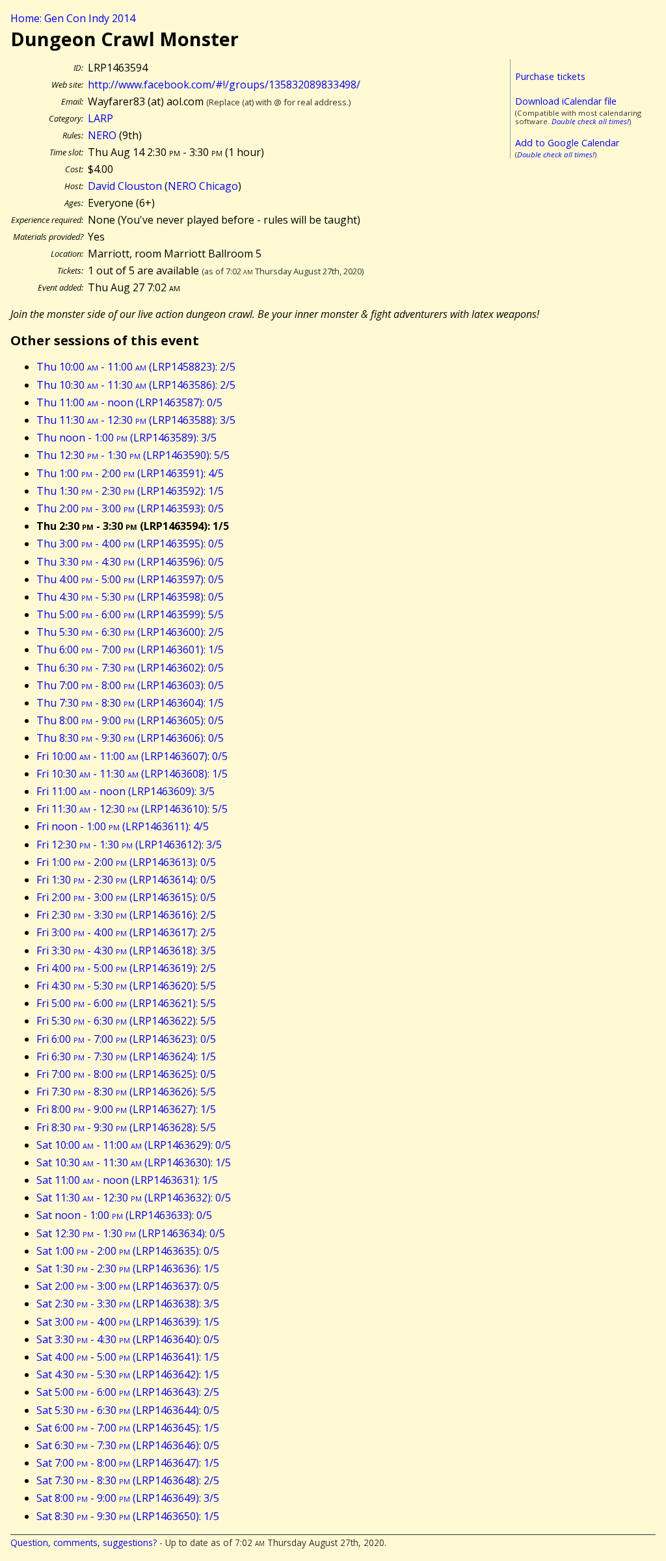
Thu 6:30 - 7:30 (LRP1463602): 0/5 (130, 668)
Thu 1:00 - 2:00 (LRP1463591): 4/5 (130, 473)
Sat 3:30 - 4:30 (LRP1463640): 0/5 (127, 1339)
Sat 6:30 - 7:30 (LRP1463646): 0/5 (127, 1445)
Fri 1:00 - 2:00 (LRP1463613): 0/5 (126, 862)
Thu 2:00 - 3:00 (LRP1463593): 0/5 (130, 508)
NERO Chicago (203, 186)
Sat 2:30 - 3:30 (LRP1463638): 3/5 (127, 1303)
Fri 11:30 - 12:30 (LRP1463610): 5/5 (132, 809)
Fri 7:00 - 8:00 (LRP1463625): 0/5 (126, 1074)
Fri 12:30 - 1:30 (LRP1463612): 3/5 (129, 844)
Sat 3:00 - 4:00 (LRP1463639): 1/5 (127, 1322)
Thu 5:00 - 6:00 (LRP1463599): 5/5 (130, 614)
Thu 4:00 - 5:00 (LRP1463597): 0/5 (130, 579)
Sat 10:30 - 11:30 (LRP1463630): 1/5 (133, 1162)
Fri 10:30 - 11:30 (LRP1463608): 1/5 (132, 774)
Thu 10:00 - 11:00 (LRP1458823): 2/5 (135, 367)
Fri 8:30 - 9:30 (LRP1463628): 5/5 (126, 1127)
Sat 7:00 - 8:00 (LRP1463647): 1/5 (127, 1463)
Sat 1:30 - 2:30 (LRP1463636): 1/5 (127, 1268)
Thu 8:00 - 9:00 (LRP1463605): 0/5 (130, 720)
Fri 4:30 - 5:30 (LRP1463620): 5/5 (126, 985)
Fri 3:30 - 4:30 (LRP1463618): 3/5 (126, 950)
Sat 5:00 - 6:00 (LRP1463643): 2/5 (127, 1392)
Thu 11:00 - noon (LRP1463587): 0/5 (129, 402)
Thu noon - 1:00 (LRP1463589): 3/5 (126, 437)
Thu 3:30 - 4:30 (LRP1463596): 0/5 (130, 562)
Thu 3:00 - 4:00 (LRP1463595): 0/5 (130, 543)
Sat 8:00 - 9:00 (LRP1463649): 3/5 (127, 1498)
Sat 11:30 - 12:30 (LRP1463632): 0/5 (133, 1197)
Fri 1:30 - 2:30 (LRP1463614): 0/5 (126, 879)
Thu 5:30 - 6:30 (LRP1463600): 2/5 (130, 632)
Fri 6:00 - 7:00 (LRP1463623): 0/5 (126, 1039)
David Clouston (125, 186)
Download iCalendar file (566, 101)
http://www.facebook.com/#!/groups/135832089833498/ (224, 84)
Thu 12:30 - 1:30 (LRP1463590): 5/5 (133, 455)
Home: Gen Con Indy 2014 (72, 18)
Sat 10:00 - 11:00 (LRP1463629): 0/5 (133, 1145)
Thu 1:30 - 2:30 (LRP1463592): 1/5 (130, 491)
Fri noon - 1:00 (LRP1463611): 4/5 (122, 826)
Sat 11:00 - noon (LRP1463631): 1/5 (127, 1180)
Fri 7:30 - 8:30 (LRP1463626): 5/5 (126, 1091)
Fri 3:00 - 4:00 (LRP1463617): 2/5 (126, 932)
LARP (100, 118)
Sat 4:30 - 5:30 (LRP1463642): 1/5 (127, 1374)
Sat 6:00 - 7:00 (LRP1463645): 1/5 (127, 1428)
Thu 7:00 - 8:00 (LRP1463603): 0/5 (130, 685)
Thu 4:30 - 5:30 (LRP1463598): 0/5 (130, 597)
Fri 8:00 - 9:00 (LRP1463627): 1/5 (126, 1109)
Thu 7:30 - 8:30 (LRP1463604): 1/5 (130, 703)
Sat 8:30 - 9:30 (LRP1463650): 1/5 (127, 1516)
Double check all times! (590, 121)
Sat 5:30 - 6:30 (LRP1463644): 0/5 (127, 1410)
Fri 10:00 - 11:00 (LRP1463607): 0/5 (132, 756)
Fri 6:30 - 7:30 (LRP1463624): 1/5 (126, 1056)
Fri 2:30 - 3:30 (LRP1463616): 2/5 (126, 915)
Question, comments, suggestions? (83, 1542)
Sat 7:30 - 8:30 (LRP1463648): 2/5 (127, 1480)
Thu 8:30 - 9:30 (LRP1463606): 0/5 (130, 738)
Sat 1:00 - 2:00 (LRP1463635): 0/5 (127, 1251)
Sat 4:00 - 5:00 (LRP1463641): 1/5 (127, 1357)
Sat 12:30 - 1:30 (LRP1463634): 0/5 (130, 1233)
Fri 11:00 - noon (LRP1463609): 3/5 (125, 791)
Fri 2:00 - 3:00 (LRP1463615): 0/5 (126, 897)
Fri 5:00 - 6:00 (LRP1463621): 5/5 (126, 1003)
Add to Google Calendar (567, 143)
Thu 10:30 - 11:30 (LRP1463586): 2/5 (135, 385)
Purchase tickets (550, 76)
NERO (102, 135)
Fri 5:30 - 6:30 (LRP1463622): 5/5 (126, 1021)
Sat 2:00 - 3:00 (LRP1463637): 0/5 (127, 1286)
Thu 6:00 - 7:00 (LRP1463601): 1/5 (130, 649)
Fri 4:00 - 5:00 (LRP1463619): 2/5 (126, 968)
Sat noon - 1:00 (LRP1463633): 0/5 (124, 1215)
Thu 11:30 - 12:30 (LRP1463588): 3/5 (135, 420)
